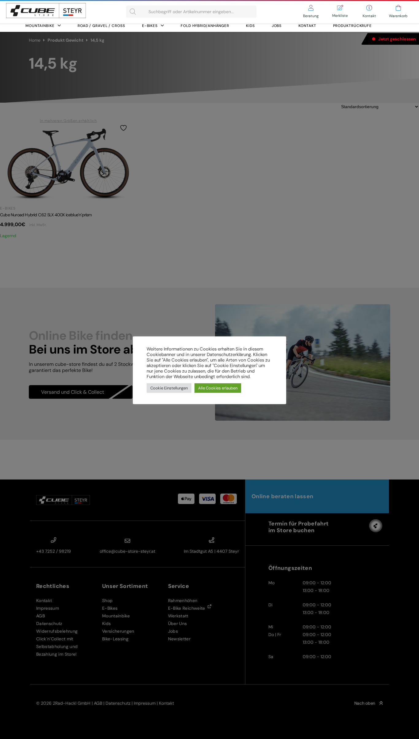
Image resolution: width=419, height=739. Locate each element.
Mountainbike (40, 25)
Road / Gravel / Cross (101, 25)
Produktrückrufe (352, 25)
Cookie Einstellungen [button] (169, 388)
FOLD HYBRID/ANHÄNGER (205, 25)
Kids (250, 25)
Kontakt (307, 25)
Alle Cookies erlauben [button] (217, 388)
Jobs (277, 25)
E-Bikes (150, 25)
